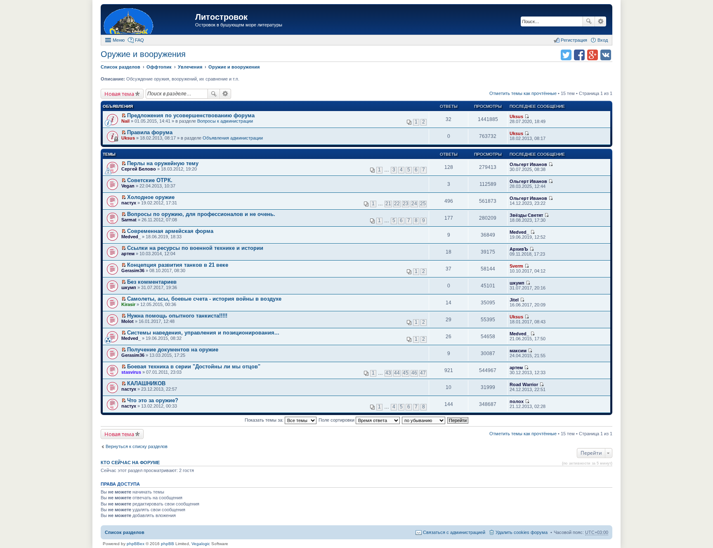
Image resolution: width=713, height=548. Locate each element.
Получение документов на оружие (172, 349)
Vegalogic (200, 543)
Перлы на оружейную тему (162, 163)
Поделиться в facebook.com (579, 55)
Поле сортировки (337, 420)
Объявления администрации (233, 137)
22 (397, 203)
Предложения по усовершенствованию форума (191, 115)
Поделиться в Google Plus (592, 55)
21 (388, 203)
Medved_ (131, 236)
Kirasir (128, 304)
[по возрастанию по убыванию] (424, 420)
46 (414, 373)
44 (397, 373)
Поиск (589, 21)
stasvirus (131, 372)
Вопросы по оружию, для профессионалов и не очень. (201, 214)
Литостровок (221, 16)
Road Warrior (524, 384)
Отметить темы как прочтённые (523, 93)
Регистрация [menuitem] (574, 40)
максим (518, 350)
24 (414, 203)
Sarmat (129, 219)
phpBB (167, 543)
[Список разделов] (149, 20)
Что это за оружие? (152, 400)
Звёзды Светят (526, 215)
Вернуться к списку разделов (137, 446)
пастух (128, 202)
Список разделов (124, 532)
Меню (119, 40)
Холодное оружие (151, 197)
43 (388, 373)
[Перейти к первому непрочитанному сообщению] (123, 115)
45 (405, 373)
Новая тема (119, 93)
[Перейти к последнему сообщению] (526, 116)
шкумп (128, 287)
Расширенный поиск (600, 21)
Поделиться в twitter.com (566, 55)
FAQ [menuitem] (139, 40)
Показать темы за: (265, 420)
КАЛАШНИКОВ (146, 383)
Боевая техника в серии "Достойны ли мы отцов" (193, 366)
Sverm (516, 265)
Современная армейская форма (170, 231)
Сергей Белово (138, 168)
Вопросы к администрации (225, 121)
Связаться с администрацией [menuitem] (454, 532)
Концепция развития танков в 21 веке (177, 265)
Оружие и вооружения (143, 54)
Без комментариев (152, 282)
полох (517, 401)
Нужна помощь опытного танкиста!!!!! (177, 316)
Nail (125, 121)
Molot (127, 321)
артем (128, 253)
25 (423, 203)
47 (423, 373)
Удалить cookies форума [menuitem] (522, 532)
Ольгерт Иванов (528, 164)
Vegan (128, 185)
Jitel (514, 299)
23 (405, 203)
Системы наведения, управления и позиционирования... (203, 333)
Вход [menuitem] (602, 40)
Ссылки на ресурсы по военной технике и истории (195, 248)
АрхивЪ (519, 249)
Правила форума (149, 132)
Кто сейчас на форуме (130, 462)
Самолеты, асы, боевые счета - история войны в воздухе (204, 299)
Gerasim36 (132, 270)
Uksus (516, 116)
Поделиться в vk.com (605, 55)
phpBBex (135, 543)
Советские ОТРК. (149, 180)
